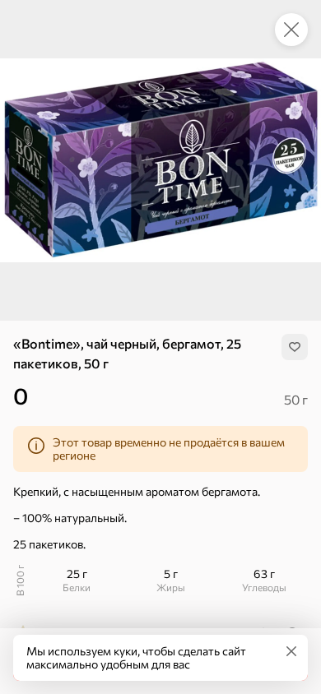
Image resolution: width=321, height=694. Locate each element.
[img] (294, 347)
